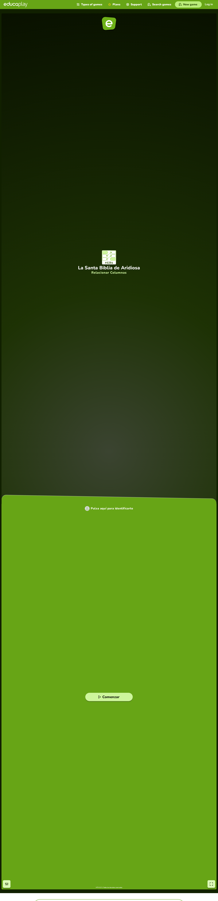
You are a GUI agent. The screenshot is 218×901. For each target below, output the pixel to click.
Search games (161, 4)
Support (136, 4)
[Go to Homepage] (15, 4)
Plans (116, 4)
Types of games (91, 4)
